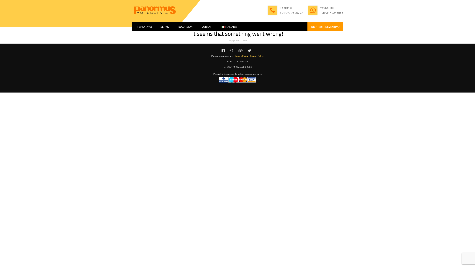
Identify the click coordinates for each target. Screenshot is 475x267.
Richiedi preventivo (325, 27)
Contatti (208, 26)
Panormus (145, 26)
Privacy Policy (257, 56)
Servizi (165, 26)
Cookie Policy (241, 56)
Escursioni (186, 26)
